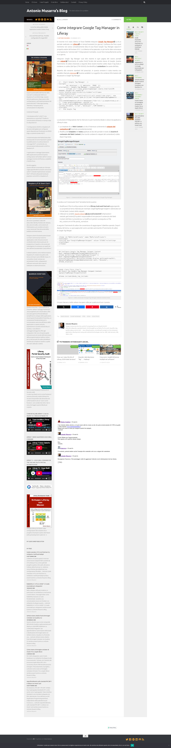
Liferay (65, 19)
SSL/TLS (138, 33)
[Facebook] (39, 19)
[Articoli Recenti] (128, 27)
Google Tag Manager (75, 316)
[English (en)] (28, 45)
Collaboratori (64, 2)
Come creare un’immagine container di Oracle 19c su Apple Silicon (38, 650)
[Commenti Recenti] (137, 27)
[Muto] (46, 430)
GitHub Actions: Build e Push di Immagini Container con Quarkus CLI (38, 617)
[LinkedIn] (45, 19)
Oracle (137, 98)
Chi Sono (34, 2)
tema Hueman (48, 739)
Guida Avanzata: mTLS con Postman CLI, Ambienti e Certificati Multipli (38, 553)
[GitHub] (48, 19)
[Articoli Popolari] (133, 27)
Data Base (138, 96)
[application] (39, 424)
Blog (59, 19)
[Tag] (142, 27)
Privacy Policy (83, 2)
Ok (132, 745)
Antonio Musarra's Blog (47, 11)
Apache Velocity (80, 214)
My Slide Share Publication (35, 541)
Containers (138, 77)
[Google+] (42, 19)
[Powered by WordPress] (33, 739)
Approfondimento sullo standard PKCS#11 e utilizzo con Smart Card (39, 682)
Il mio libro (54, 2)
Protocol (138, 58)
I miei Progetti (44, 2)
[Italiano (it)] (28, 48)
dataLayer (73, 73)
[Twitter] (36, 19)
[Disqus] (89, 393)
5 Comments (116, 19)
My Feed (29, 548)
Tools (137, 35)
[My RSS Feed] (51, 19)
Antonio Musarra (64, 38)
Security (141, 32)
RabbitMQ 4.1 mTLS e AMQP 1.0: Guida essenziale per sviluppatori (38, 585)
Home (27, 2)
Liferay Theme (95, 316)
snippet (62, 61)
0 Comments (74, 346)
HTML (83, 316)
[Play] (29, 430)
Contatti (73, 2)
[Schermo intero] (49, 430)
